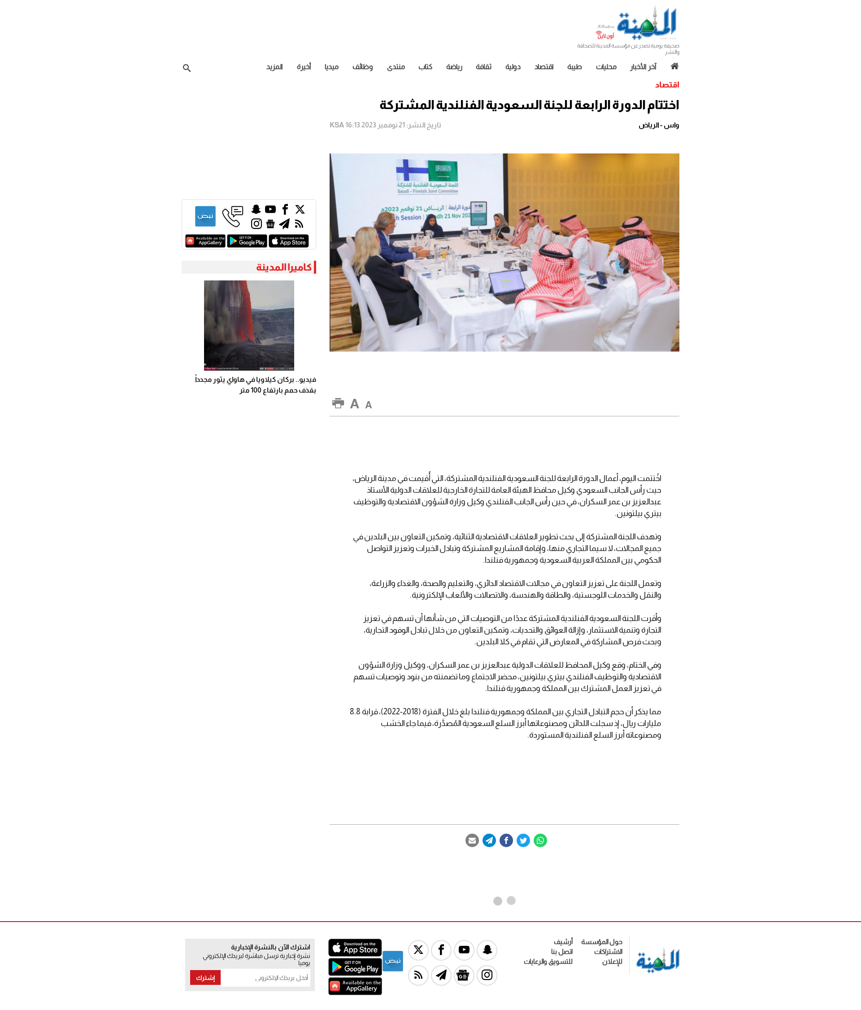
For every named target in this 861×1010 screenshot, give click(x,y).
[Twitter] (523, 840)
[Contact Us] (233, 225)
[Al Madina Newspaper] (637, 39)
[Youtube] (270, 211)
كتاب (425, 66)
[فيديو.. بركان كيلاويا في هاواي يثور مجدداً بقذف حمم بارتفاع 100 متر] (249, 325)
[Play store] (247, 245)
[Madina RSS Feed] (299, 226)
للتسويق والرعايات (548, 961)
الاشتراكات (608, 951)
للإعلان (612, 961)
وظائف (362, 66)
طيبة (574, 66)
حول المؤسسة (601, 941)
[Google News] (270, 226)
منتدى (396, 66)
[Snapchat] (256, 211)
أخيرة (304, 66)
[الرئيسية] (671, 66)
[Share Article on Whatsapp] (540, 840)
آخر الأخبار (643, 66)
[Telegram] (489, 840)
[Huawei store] (205, 245)
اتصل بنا (562, 951)
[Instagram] (256, 226)
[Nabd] (205, 225)
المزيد (274, 66)
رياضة (454, 66)
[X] (300, 211)
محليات (606, 66)
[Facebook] (506, 840)
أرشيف (563, 941)
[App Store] (289, 245)
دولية (513, 66)
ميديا (332, 66)
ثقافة (483, 66)
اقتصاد (544, 66)
